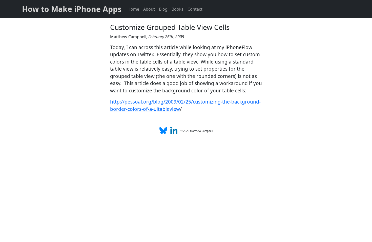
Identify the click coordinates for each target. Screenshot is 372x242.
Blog (163, 9)
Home (133, 9)
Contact (195, 9)
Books (177, 9)
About (149, 9)
